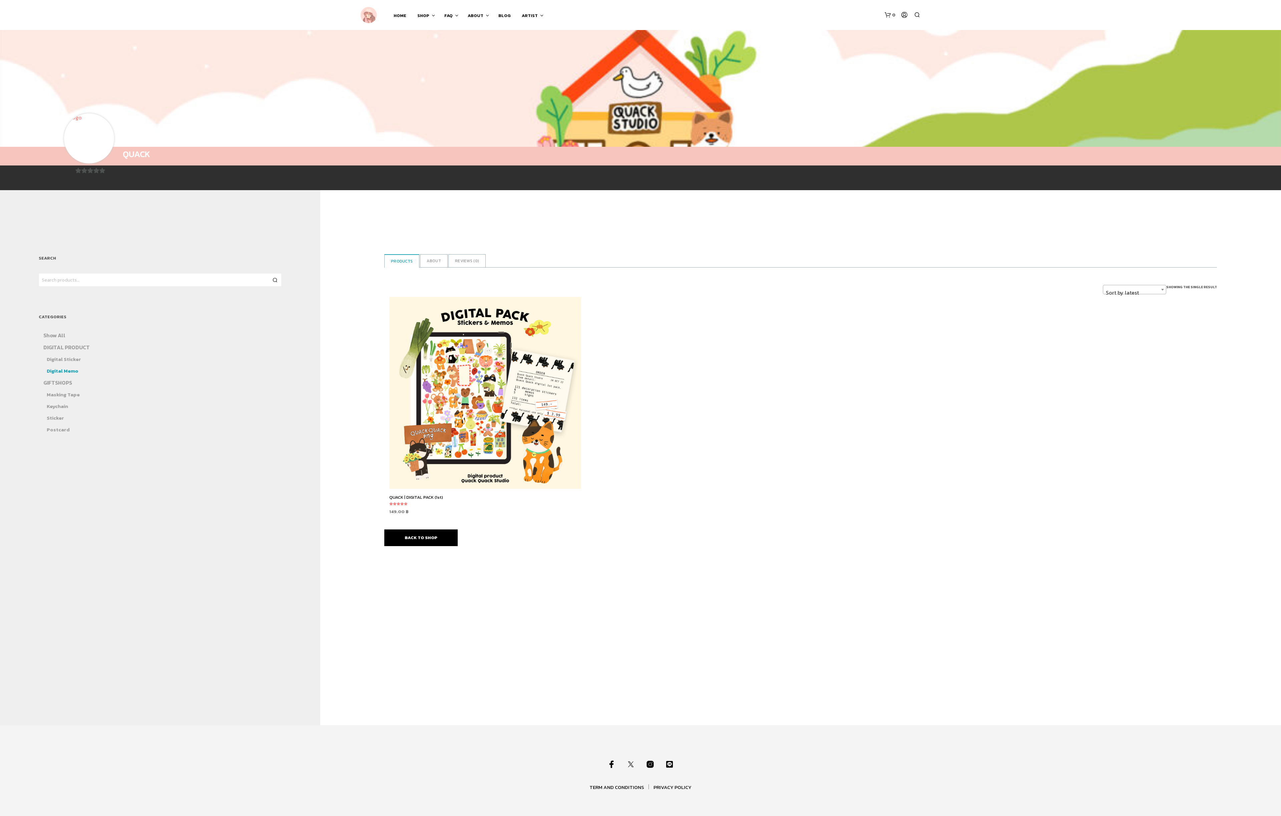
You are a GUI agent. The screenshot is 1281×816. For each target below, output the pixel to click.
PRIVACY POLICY (673, 787)
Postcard (58, 429)
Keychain (57, 406)
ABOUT (475, 15)
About (434, 261)
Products (402, 261)
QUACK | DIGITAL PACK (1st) (416, 497)
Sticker (55, 418)
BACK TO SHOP (421, 537)
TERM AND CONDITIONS (616, 787)
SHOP (423, 15)
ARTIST (530, 15)
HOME (400, 15)
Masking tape (63, 394)
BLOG (504, 15)
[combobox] (1134, 289)
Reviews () (467, 261)
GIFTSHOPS (57, 383)
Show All (54, 335)
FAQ (448, 15)
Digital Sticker (64, 359)
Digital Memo (62, 371)
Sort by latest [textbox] (1122, 293)
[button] (890, 15)
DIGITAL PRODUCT (66, 347)
